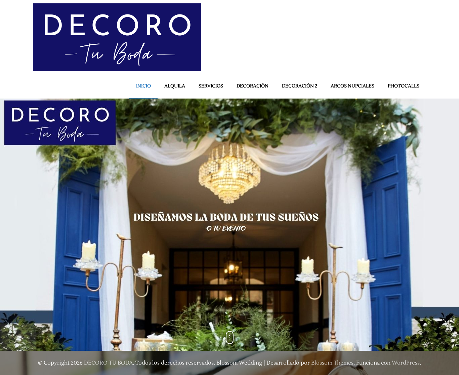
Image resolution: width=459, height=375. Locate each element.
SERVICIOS (211, 86)
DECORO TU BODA (108, 363)
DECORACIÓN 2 (299, 86)
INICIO (143, 86)
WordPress (406, 363)
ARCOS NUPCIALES (352, 86)
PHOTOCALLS (403, 86)
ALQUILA (174, 86)
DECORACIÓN (252, 86)
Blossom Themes (332, 363)
